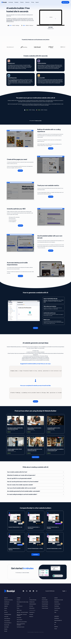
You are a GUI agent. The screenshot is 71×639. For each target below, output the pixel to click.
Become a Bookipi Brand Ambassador (21, 624)
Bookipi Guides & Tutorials (58, 599)
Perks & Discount (19, 606)
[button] (35, 554)
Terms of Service (19, 619)
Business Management (58, 620)
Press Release (56, 606)
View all (55, 628)
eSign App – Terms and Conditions (22, 612)
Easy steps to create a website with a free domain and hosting (15, 428)
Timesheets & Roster (7, 614)
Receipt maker (6, 624)
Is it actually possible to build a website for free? (53, 428)
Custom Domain (9, 20)
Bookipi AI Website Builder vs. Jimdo (54, 548)
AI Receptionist (31, 608)
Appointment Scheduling (8, 599)
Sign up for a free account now (53, 300)
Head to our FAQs (38, 120)
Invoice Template (44, 599)
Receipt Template (45, 606)
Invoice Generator (7, 618)
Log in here (45, 300)
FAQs (55, 612)
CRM (55, 622)
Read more (9, 431)
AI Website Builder (32, 610)
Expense (5, 608)
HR (54, 624)
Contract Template (45, 608)
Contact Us (56, 610)
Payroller (5, 631)
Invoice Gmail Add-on (7, 622)
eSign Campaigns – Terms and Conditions (22, 615)
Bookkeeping (56, 618)
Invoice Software (7, 620)
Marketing (56, 626)
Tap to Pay (6, 612)
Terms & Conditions (31, 632)
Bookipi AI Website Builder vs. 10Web (35, 548)
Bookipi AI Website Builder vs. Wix (15, 527)
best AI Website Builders (13, 80)
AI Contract (31, 606)
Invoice (5, 610)
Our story (18, 599)
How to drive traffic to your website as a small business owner (55, 450)
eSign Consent (19, 610)
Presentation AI (31, 612)
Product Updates (57, 608)
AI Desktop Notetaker (32, 599)
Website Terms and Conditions (22, 621)
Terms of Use (41, 632)
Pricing (18, 608)
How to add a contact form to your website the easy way (34, 450)
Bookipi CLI (31, 616)
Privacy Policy (19, 617)
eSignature (6, 606)
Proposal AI (31, 614)
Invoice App (6, 616)
